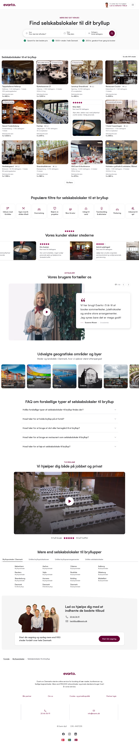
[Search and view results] (112, 33)
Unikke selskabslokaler (94, 559)
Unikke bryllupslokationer (39, 559)
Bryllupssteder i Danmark (13, 559)
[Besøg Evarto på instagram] (69, 734)
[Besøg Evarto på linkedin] (75, 734)
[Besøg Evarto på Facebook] (63, 734)
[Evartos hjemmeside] (9, 4)
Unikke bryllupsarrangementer (67, 559)
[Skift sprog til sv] (69, 740)
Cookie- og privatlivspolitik (80, 696)
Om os (50, 696)
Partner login (111, 696)
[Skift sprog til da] (63, 740)
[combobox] (43, 34)
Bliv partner (27, 696)
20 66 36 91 (74, 617)
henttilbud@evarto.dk (78, 621)
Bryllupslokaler (18, 659)
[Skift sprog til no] (76, 740)
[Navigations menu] (133, 4)
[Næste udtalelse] (128, 285)
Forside (6, 659)
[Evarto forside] (69, 673)
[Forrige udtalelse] (124, 285)
